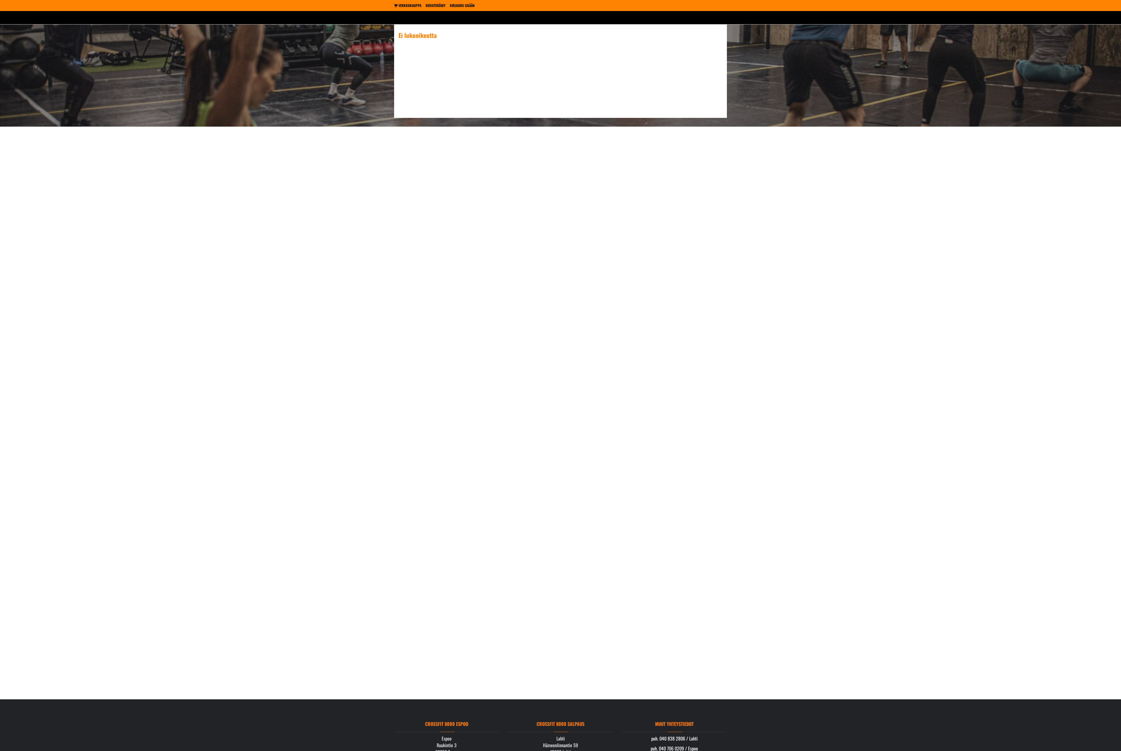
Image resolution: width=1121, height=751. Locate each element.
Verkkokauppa (409, 5)
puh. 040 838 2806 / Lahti (674, 738)
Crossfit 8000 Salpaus (560, 723)
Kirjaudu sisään (462, 5)
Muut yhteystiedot (674, 723)
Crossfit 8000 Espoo (446, 723)
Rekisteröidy (435, 5)
